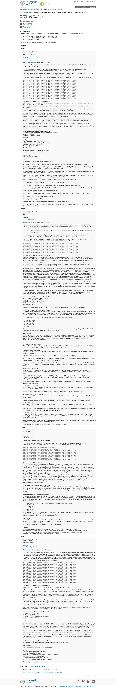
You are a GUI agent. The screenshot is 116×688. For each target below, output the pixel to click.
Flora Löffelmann (31, 219)
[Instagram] (93, 681)
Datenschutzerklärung (81, 686)
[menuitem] (82, 1)
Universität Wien (25, 1)
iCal (29, 62)
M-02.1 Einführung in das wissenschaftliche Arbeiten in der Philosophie (43, 670)
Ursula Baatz (29, 437)
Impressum (62, 686)
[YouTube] (88, 681)
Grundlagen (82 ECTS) (56, 673)
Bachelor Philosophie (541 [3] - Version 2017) (35, 673)
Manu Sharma (30, 59)
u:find (28, 8)
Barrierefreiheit (70, 686)
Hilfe (78, 7)
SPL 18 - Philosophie (39, 16)
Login (76, 1)
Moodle (30, 23)
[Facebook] (78, 681)
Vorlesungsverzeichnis (37, 666)
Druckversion (92, 686)
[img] (45, 4)
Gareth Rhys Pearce (31, 547)
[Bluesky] (83, 681)
